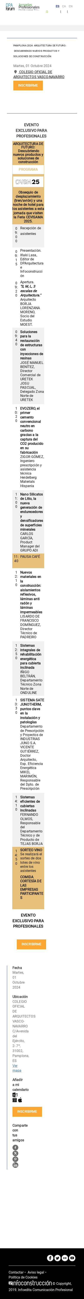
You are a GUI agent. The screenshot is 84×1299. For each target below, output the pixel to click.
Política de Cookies (23, 1277)
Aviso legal (36, 1272)
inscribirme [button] (28, 85)
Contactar (16, 1272)
